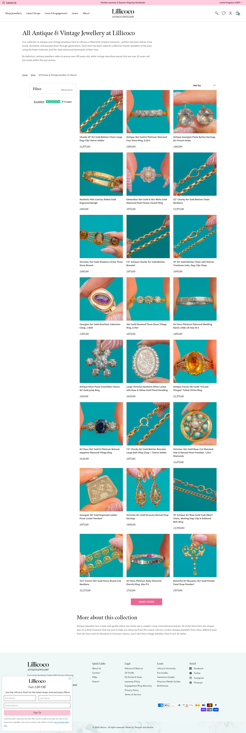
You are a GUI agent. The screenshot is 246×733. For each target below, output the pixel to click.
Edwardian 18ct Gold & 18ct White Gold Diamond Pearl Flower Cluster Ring (146, 201)
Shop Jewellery (13, 13)
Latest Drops (33, 13)
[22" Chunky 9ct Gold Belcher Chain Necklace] (195, 174)
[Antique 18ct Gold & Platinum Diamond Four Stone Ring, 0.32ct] (148, 111)
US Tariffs (129, 672)
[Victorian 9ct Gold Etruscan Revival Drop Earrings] (148, 489)
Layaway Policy (132, 681)
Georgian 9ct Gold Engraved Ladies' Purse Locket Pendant (98, 516)
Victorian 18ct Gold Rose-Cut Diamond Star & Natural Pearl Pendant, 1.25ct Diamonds (193, 452)
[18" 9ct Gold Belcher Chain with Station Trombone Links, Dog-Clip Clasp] (195, 236)
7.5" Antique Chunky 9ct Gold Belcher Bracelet (145, 263)
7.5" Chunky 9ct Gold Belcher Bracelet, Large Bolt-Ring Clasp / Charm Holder (146, 450)
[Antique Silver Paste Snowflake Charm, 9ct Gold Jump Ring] (101, 361)
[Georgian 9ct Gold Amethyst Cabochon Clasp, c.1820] (101, 299)
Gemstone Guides (166, 677)
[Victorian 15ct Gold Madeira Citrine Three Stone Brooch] (101, 236)
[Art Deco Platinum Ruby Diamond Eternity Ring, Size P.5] (148, 555)
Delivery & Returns (134, 668)
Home (25, 75)
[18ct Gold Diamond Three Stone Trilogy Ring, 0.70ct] (148, 299)
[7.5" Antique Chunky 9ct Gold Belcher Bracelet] (148, 236)
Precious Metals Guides (168, 681)
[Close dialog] (69, 678)
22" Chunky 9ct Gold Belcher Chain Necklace (191, 201)
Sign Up (37, 712)
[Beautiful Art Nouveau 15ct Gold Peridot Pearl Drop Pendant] (195, 555)
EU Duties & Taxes (133, 677)
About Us (96, 668)
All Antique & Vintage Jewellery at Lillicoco (58, 75)
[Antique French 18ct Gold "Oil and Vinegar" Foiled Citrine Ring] (195, 361)
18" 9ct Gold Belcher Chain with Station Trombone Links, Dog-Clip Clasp (193, 263)
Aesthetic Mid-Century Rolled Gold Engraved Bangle (98, 201)
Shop (33, 75)
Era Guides (162, 672)
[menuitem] (13, 13)
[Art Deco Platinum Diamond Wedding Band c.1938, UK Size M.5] (195, 299)
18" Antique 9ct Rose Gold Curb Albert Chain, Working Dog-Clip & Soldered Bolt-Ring (193, 518)
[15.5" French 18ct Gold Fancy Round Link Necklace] (101, 555)
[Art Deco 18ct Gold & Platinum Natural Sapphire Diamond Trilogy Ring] (101, 423)
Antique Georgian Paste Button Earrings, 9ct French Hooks (194, 138)
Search (95, 681)
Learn (75, 13)
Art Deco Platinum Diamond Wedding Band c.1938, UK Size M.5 (192, 326)
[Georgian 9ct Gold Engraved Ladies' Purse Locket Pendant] (101, 489)
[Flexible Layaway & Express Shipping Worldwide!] (123, 2)
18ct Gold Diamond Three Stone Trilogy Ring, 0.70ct (146, 326)
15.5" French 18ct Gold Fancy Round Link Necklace (100, 582)
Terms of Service (133, 694)
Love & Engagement (56, 13)
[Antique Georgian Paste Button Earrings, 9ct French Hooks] (195, 111)
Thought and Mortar (143, 727)
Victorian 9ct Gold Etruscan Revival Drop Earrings (147, 516)
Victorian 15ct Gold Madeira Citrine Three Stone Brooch (101, 263)
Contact (96, 672)
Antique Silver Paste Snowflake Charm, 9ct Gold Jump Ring (100, 388)
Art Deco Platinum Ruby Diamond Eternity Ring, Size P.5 (143, 582)
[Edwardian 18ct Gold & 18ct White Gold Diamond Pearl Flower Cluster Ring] (148, 174)
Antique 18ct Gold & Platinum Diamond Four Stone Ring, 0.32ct (146, 138)
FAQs (94, 677)
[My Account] (230, 13)
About (86, 13)
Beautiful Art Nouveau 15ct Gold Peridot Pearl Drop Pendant (194, 582)
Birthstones (162, 685)
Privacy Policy (132, 690)
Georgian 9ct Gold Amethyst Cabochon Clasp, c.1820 (100, 326)
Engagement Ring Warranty (138, 685)
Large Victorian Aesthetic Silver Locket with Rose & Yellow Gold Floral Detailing (147, 388)
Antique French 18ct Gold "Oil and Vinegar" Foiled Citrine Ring (190, 388)
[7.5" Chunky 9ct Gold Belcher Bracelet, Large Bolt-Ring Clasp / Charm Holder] (148, 423)
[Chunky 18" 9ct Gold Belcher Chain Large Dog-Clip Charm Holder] (101, 111)
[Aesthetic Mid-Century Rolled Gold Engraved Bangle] (101, 174)
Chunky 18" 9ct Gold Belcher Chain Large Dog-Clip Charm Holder (101, 138)
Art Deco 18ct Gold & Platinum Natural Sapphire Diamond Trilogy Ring (99, 450)
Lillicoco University (166, 668)
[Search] (216, 13)
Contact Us (11, 2)
